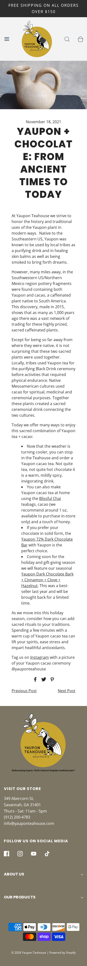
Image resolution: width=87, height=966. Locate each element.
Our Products (20, 897)
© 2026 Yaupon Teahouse (28, 953)
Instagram (39, 657)
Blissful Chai (50, 498)
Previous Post (24, 690)
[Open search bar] (67, 39)
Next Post (66, 690)
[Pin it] (51, 679)
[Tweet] (43, 679)
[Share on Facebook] (34, 679)
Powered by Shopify (62, 953)
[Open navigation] (6, 39)
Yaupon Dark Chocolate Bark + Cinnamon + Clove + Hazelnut (47, 579)
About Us (14, 874)
